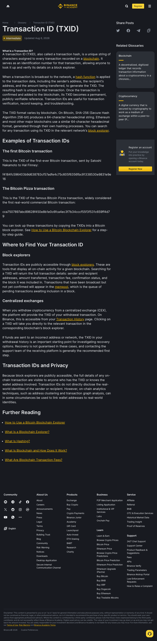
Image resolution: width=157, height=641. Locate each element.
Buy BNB (101, 580)
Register (138, 6)
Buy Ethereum (104, 593)
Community (42, 543)
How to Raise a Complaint (140, 586)
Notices (40, 551)
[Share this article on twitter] (118, 30)
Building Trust (43, 534)
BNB (129, 509)
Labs (99, 516)
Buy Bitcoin (102, 576)
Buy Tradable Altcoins (108, 597)
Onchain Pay (103, 520)
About (39, 500)
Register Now (135, 169)
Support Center (134, 545)
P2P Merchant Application (110, 500)
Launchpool (72, 530)
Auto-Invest (72, 534)
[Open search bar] (125, 6)
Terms (39, 526)
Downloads (42, 556)
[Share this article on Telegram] (138, 30)
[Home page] (67, 6)
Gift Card (71, 526)
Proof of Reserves (136, 526)
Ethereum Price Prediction (110, 564)
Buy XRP (101, 584)
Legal (39, 521)
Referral (131, 504)
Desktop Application (46, 560)
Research (71, 547)
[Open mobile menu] (149, 6)
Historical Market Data (138, 517)
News (39, 513)
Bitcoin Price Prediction (108, 560)
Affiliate (130, 500)
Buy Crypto (72, 504)
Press (39, 517)
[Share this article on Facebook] (128, 30)
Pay (69, 509)
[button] (149, 6)
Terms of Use (12, 625)
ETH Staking (73, 539)
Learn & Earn (103, 535)
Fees (129, 557)
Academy (71, 521)
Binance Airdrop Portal (138, 574)
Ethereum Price (104, 548)
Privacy (40, 530)
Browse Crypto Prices (107, 540)
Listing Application (106, 504)
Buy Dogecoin (104, 589)
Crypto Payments (75, 513)
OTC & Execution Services (140, 513)
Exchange (72, 500)
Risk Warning (42, 547)
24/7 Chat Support (136, 541)
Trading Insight (134, 521)
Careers (40, 504)
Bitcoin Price (103, 544)
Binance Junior (74, 517)
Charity (70, 551)
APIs (129, 561)
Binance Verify (134, 565)
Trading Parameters (137, 570)
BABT (69, 543)
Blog (38, 539)
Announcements (44, 509)
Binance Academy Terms (45, 625)
